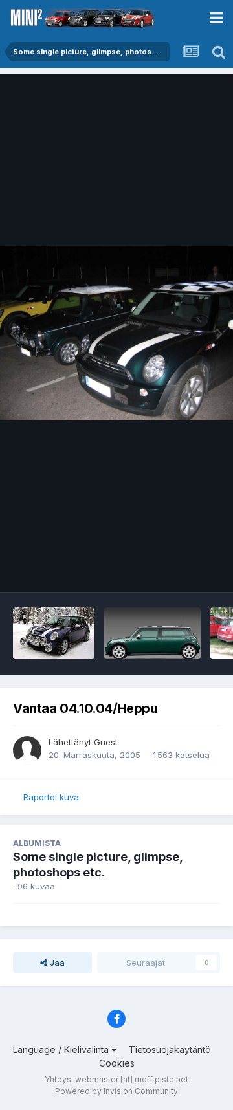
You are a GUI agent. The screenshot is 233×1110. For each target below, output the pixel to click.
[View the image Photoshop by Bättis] (53, 633)
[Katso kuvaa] (116, 333)
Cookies (117, 1063)
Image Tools (179, 568)
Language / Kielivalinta (62, 1049)
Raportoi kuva (51, 797)
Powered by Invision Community (116, 1091)
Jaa (56, 962)
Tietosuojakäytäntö (170, 1049)
